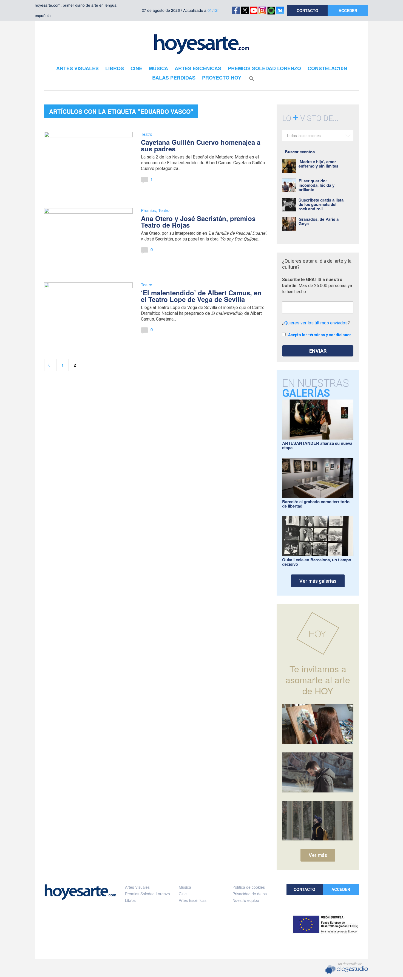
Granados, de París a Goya (319, 221)
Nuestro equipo (245, 900)
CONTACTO (307, 10)
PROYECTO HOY (221, 77)
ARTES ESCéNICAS (198, 68)
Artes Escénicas (192, 900)
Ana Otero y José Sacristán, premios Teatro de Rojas (198, 222)
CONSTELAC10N (327, 68)
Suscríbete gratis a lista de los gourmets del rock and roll (321, 204)
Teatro (146, 134)
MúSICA (158, 68)
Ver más (318, 855)
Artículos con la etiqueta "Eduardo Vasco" (121, 111)
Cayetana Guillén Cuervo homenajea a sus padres (200, 145)
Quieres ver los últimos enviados (316, 322)
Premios (148, 210)
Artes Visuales (137, 887)
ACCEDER (348, 10)
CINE (136, 68)
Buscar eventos (300, 151)
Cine (183, 893)
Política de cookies (248, 887)
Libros (130, 900)
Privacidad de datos (249, 893)
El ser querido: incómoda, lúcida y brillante (316, 185)
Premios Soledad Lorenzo (147, 893)
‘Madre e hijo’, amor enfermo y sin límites (318, 163)
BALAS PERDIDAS (173, 77)
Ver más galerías (317, 581)
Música (185, 887)
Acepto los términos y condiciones (319, 335)
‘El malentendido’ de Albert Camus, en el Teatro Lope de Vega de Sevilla (201, 296)
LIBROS (114, 68)
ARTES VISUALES (77, 68)
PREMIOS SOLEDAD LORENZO (264, 68)
